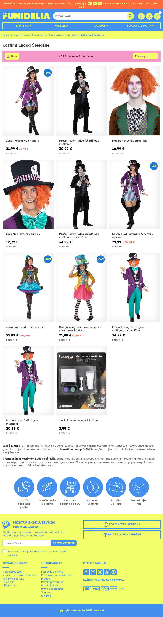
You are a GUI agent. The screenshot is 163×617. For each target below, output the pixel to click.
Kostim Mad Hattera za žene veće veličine (132, 235)
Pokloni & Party (139, 25)
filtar (14, 56)
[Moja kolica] (157, 16)
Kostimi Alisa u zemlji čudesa (63, 35)
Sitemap (46, 592)
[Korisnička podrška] (149, 16)
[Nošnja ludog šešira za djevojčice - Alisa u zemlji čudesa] (81, 287)
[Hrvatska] (86, 572)
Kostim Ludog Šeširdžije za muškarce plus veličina (128, 328)
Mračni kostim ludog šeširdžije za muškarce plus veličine (79, 235)
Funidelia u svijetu (52, 571)
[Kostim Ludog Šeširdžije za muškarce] (28, 381)
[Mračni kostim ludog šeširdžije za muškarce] (81, 101)
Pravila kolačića (50, 585)
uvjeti (64, 551)
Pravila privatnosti (52, 582)
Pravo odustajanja (52, 588)
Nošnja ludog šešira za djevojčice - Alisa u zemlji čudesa (80, 328)
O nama (46, 595)
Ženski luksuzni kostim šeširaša (25, 327)
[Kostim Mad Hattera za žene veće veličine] (134, 194)
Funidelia (7, 35)
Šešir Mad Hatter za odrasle (23, 233)
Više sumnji (9, 585)
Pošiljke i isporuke (13, 578)
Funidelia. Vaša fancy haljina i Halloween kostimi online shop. (26, 16)
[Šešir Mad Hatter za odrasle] (28, 194)
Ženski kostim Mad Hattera (22, 140)
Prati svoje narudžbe (124, 534)
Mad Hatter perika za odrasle (129, 140)
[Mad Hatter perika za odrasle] (134, 101)
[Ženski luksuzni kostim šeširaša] (28, 287)
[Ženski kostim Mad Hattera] (28, 101)
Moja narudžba (11, 571)
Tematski (21, 25)
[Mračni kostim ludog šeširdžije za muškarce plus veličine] (81, 194)
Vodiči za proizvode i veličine (19, 575)
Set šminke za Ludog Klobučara (78, 420)
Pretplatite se (64, 543)
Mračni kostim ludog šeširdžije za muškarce (79, 142)
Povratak (8, 582)
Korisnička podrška (124, 524)
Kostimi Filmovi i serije (35, 35)
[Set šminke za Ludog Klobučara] (81, 381)
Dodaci (99, 25)
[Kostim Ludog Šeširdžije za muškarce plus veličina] (134, 287)
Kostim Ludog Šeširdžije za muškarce (22, 422)
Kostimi (60, 25)
